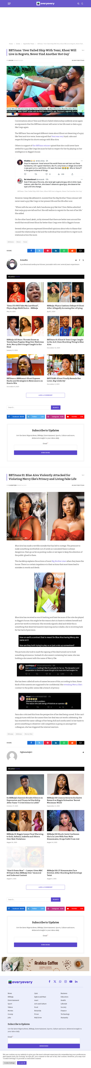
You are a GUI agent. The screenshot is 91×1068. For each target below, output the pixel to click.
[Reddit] (9, 142)
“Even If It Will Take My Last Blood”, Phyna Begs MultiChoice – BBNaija (23, 307)
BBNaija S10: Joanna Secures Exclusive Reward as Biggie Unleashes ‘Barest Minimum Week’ (64, 800)
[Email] (9, 152)
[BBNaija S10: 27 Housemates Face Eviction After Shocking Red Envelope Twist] (65, 857)
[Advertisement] (45, 25)
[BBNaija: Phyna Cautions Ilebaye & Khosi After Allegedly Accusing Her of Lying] (65, 292)
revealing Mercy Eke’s (73, 684)
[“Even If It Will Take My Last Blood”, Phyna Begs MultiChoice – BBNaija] (25, 292)
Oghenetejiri (12, 485)
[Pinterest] (9, 137)
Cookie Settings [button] (9, 1063)
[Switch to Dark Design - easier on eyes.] (82, 4)
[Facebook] (9, 127)
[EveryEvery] (45, 3)
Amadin (10, 60)
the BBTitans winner (41, 145)
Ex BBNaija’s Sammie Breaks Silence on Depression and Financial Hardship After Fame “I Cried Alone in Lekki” (25, 800)
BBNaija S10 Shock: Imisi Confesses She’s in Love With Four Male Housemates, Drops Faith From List (63, 836)
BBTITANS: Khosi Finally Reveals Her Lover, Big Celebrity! (64, 379)
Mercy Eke (29, 734)
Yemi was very (57, 136)
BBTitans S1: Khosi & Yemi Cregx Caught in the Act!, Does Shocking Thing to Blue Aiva (65, 342)
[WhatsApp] (9, 147)
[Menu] (9, 3)
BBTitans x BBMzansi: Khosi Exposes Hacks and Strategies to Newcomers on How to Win (25, 380)
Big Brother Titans (78, 60)
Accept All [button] (21, 1063)
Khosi (19, 242)
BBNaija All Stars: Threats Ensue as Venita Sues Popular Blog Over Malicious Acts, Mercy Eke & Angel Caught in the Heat (25, 343)
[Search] (78, 3)
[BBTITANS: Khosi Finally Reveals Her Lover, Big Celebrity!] (65, 364)
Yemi (25, 242)
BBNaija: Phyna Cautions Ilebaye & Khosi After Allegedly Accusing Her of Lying (65, 307)
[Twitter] (9, 132)
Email (45, 444)
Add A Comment (45, 395)
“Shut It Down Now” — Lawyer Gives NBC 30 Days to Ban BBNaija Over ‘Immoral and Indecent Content (25, 873)
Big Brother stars (59, 561)
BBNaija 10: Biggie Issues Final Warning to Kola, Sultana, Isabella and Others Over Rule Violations (25, 836)
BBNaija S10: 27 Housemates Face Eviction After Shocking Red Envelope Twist (64, 873)
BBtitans (19, 734)
